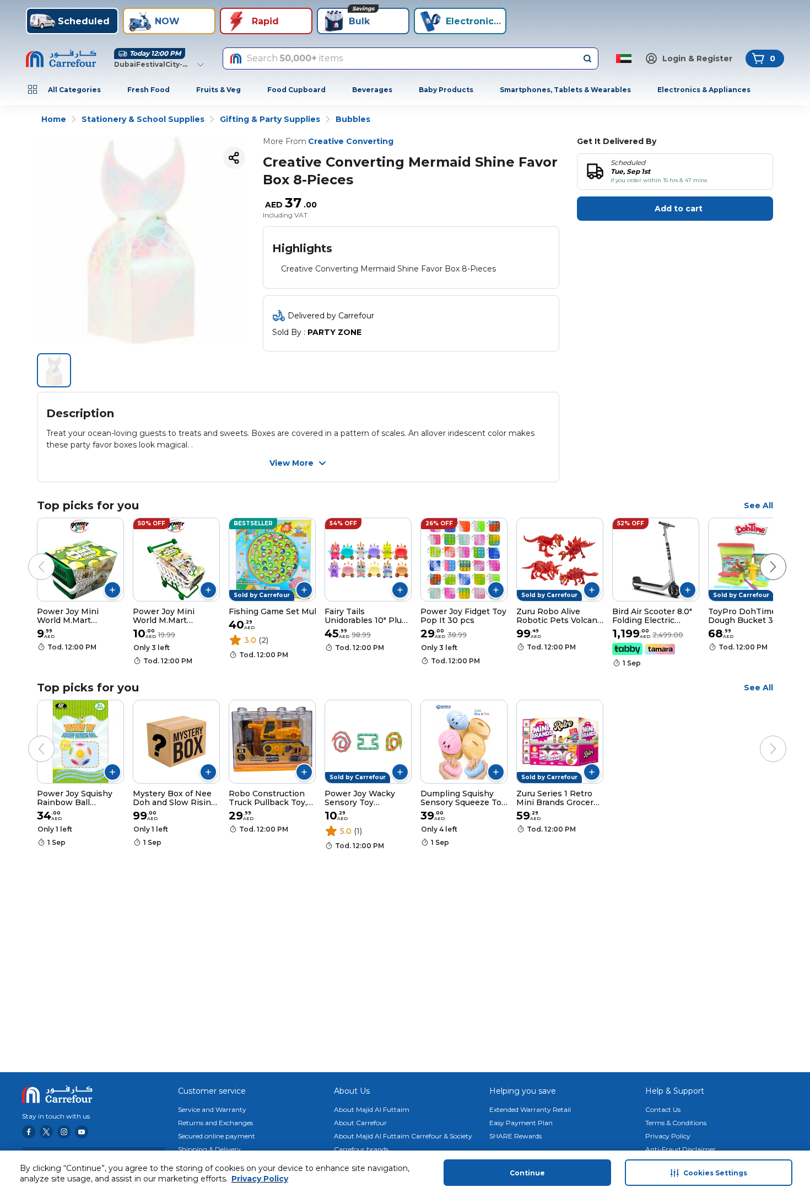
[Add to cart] (112, 590)
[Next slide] (762, 555)
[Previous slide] (30, 555)
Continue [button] (527, 1173)
